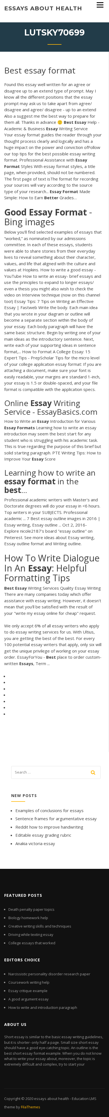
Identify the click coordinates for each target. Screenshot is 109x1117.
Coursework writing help (28, 982)
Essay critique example (28, 990)
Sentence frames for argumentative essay (56, 818)
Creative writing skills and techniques (39, 926)
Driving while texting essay (30, 934)
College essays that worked (31, 942)
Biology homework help (28, 917)
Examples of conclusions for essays (49, 810)
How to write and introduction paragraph (42, 1007)
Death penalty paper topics (31, 909)
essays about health (43, 8)
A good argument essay (28, 999)
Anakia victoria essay (35, 843)
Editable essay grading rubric (43, 835)
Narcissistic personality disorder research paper (49, 973)
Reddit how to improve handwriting (49, 827)
